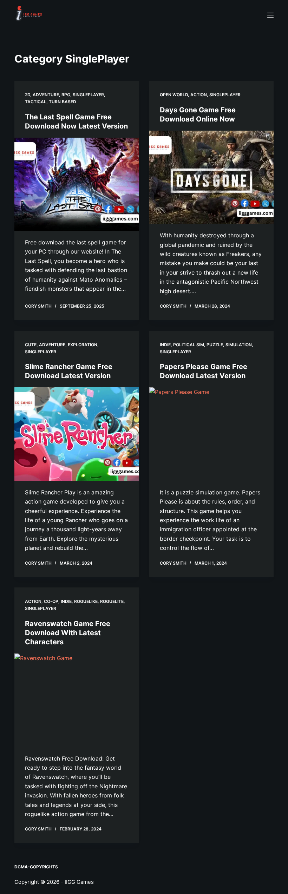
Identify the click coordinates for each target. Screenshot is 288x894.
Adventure (46, 94)
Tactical (35, 101)
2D (27, 94)
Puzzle (215, 344)
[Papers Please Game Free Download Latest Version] (211, 434)
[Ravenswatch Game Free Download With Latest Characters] (76, 700)
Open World (174, 94)
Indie (165, 344)
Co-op (51, 601)
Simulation (238, 344)
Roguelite (112, 601)
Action (198, 94)
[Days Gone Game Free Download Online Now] (211, 177)
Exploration (82, 344)
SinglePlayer (88, 94)
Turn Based (62, 101)
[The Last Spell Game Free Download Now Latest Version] (76, 184)
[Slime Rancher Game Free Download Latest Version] (76, 434)
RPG (65, 94)
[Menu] (270, 15)
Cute (31, 344)
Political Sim (188, 344)
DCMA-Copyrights (36, 866)
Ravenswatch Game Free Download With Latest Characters (67, 632)
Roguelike (86, 601)
